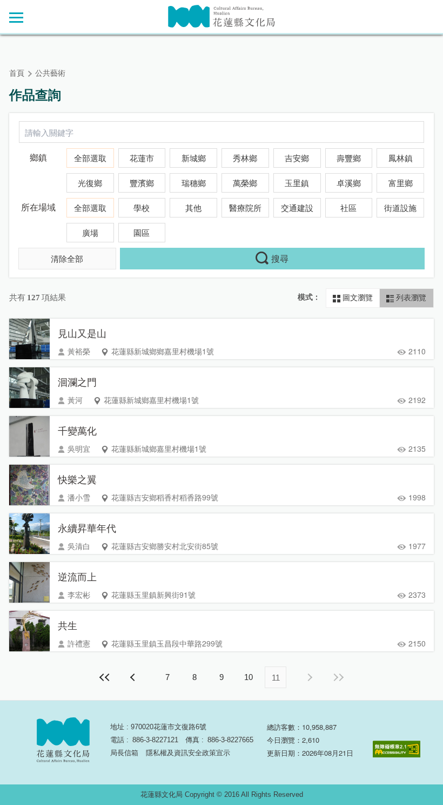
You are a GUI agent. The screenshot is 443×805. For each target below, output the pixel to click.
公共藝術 (50, 73)
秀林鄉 (245, 158)
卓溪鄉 (349, 183)
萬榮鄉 (245, 183)
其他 (193, 208)
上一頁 (134, 677)
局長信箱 (124, 753)
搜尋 (279, 258)
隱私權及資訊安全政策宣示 (188, 753)
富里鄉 (400, 183)
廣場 (90, 233)
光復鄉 (90, 183)
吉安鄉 (297, 158)
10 (248, 677)
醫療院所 (245, 208)
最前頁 (105, 677)
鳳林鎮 (400, 158)
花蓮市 (142, 158)
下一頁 (309, 677)
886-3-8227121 (155, 740)
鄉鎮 (38, 157)
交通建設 (297, 208)
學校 (141, 208)
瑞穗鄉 (194, 183)
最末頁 (338, 677)
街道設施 (400, 208)
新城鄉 (194, 158)
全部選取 (90, 158)
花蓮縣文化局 (221, 16)
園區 (141, 233)
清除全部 (67, 258)
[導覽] (16, 17)
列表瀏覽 (410, 298)
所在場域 (38, 207)
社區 (348, 208)
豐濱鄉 (142, 183)
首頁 (16, 73)
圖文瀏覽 (356, 298)
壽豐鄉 (349, 158)
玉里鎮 (297, 183)
